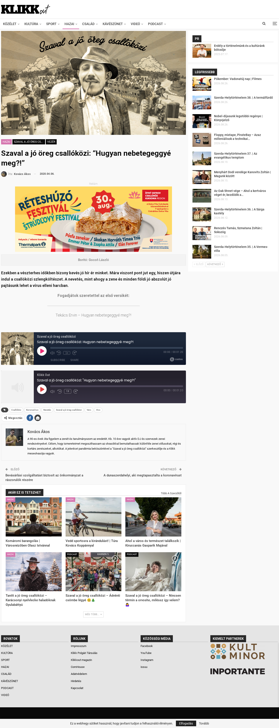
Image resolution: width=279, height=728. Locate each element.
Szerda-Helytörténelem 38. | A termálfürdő (243, 97)
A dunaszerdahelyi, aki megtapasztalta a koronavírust (143, 475)
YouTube (146, 653)
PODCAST (155, 24)
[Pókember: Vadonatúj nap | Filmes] (201, 84)
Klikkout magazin (81, 660)
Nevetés (47, 410)
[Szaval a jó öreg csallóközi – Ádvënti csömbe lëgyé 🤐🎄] (94, 571)
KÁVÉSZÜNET (113, 24)
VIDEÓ (135, 24)
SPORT (51, 24)
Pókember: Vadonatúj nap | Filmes (238, 79)
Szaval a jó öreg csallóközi (29, 141)
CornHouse (78, 667)
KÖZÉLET (9, 24)
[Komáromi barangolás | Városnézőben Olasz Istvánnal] (34, 517)
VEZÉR (51, 141)
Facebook (147, 646)
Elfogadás (186, 723)
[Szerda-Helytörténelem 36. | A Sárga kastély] (201, 214)
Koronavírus (32, 410)
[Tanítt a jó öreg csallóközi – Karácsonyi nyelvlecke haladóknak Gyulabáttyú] (34, 571)
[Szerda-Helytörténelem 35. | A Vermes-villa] (201, 252)
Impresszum (78, 646)
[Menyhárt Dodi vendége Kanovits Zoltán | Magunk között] (201, 177)
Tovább (204, 723)
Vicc (98, 410)
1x (67, 391)
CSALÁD (88, 24)
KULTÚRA (31, 24)
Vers (89, 410)
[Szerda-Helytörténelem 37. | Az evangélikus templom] (201, 159)
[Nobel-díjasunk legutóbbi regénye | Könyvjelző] (201, 121)
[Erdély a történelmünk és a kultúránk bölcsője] (201, 51)
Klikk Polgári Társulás (84, 653)
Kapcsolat (77, 688)
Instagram (147, 660)
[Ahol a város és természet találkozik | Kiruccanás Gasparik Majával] (153, 517)
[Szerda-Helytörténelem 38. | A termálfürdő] (201, 103)
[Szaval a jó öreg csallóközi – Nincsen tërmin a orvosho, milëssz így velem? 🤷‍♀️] (153, 571)
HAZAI (69, 24)
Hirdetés (76, 681)
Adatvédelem (79, 674)
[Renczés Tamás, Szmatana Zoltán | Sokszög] (201, 233)
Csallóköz (16, 410)
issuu (144, 667)
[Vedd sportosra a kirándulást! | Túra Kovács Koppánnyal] (94, 517)
